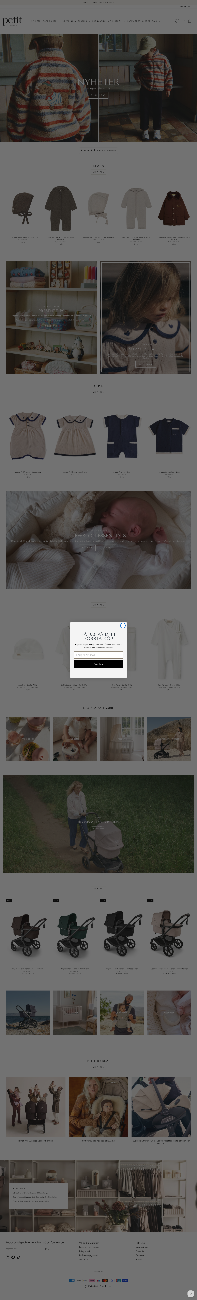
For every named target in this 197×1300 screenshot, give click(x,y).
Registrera (98, 664)
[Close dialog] (122, 625)
